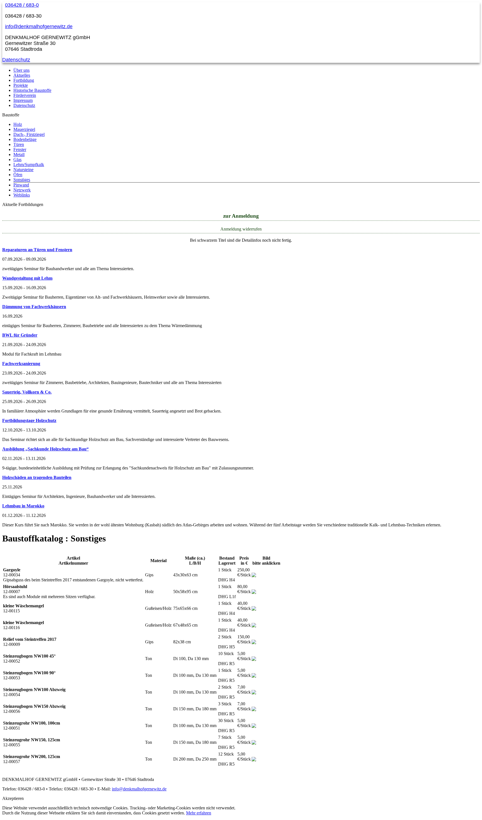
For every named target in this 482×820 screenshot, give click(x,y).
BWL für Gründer (19, 335)
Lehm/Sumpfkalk (28, 164)
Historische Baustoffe (32, 90)
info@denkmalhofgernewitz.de (39, 26)
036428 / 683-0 (22, 5)
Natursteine (23, 169)
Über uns (21, 70)
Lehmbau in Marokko (23, 505)
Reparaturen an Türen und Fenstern (37, 249)
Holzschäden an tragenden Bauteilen (36, 477)
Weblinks (21, 195)
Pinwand (21, 185)
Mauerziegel (24, 129)
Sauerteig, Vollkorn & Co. (27, 392)
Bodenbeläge (25, 139)
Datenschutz (16, 60)
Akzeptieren (13, 798)
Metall (19, 154)
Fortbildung (23, 80)
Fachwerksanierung (21, 363)
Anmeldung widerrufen (241, 229)
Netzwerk (22, 190)
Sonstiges (21, 179)
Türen (18, 144)
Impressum (23, 100)
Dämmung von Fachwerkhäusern (34, 306)
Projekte (20, 85)
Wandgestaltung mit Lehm (27, 278)
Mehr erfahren (198, 813)
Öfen (17, 174)
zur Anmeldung (241, 216)
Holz (17, 124)
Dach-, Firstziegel (29, 134)
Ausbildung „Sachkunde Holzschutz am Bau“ (45, 449)
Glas (17, 159)
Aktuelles (21, 75)
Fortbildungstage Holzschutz (29, 420)
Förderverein (24, 95)
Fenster (19, 149)
